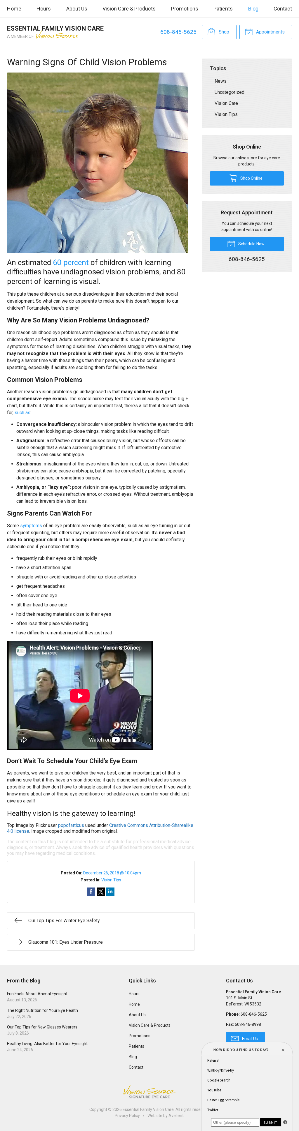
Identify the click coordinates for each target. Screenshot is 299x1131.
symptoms (31, 525)
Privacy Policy (127, 1115)
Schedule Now (251, 243)
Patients (223, 9)
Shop (223, 32)
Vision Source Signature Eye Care (149, 1091)
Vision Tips (111, 880)
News (221, 81)
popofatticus (71, 825)
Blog (253, 9)
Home (14, 9)
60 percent (71, 262)
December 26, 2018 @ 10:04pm (112, 873)
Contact (283, 9)
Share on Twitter (101, 891)
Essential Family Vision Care (148, 1109)
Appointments (270, 32)
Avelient (176, 1115)
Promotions (184, 9)
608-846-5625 (178, 32)
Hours (43, 9)
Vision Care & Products (129, 9)
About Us (76, 9)
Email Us (249, 1038)
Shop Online (251, 178)
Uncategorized (229, 92)
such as (22, 412)
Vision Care (226, 103)
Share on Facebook (91, 891)
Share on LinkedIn (110, 891)
